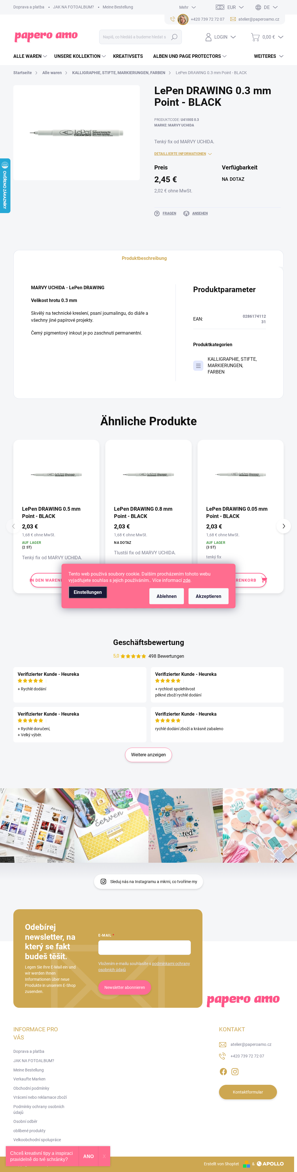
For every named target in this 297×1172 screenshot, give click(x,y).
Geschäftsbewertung (148, 642)
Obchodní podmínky (31, 1088)
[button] (283, 526)
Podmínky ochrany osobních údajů (38, 1109)
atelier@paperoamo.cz (251, 1044)
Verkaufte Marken (29, 1079)
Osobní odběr (25, 1121)
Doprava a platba (28, 7)
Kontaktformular (248, 1092)
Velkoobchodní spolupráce (37, 1139)
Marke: (174, 125)
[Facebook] (223, 1070)
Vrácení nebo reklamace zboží (40, 1097)
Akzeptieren (208, 596)
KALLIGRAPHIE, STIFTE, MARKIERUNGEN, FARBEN (232, 365)
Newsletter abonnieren (124, 987)
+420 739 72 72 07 (247, 1056)
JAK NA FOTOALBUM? (73, 7)
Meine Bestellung (118, 7)
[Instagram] (235, 1070)
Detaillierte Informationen (180, 154)
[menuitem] (30, 56)
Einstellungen (88, 592)
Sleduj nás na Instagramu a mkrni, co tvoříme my (153, 881)
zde (186, 580)
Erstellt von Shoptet (221, 1164)
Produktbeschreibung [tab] (144, 258)
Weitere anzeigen (148, 754)
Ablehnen (167, 596)
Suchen (174, 37)
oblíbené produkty (29, 1130)
